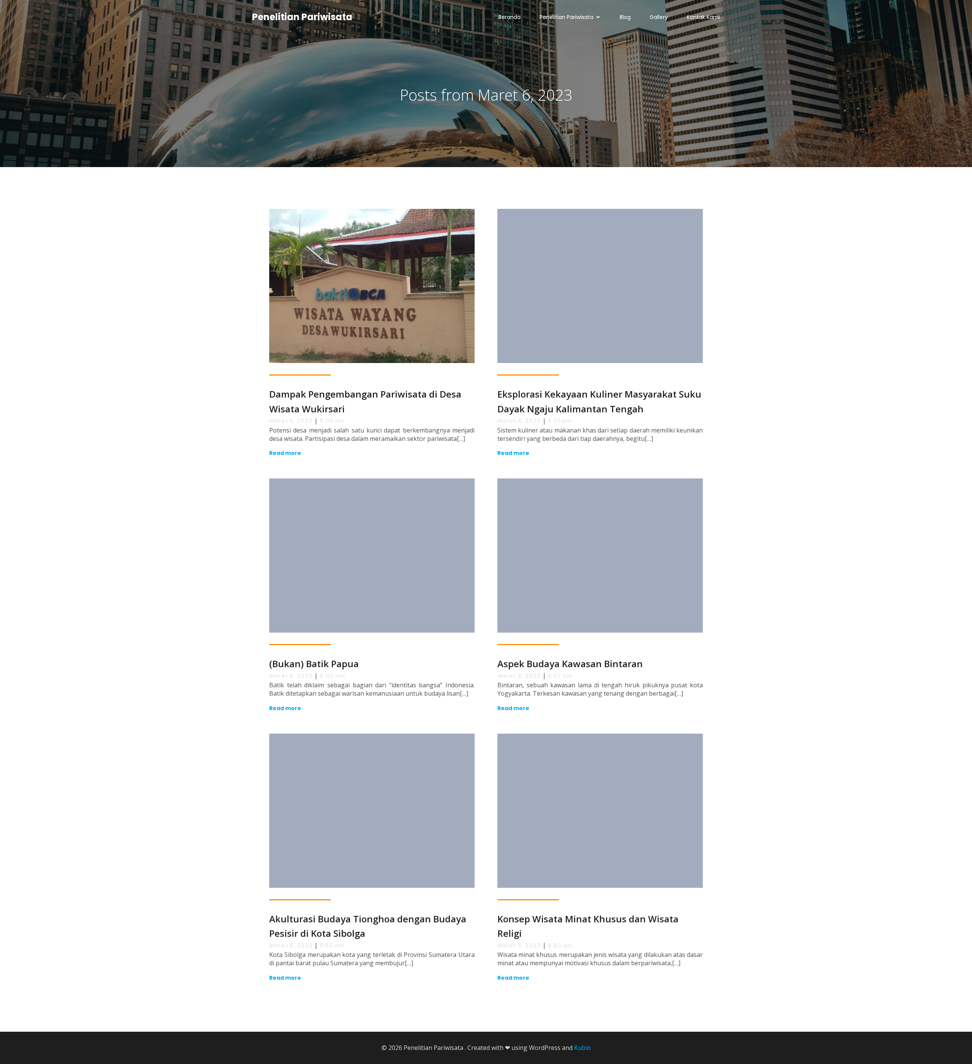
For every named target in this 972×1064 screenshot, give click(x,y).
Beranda (510, 17)
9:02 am (332, 421)
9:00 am (332, 676)
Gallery (659, 17)
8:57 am (560, 676)
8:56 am (332, 945)
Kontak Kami (703, 17)
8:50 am (560, 945)
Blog (625, 17)
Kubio (582, 1047)
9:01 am (559, 421)
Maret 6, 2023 (290, 421)
